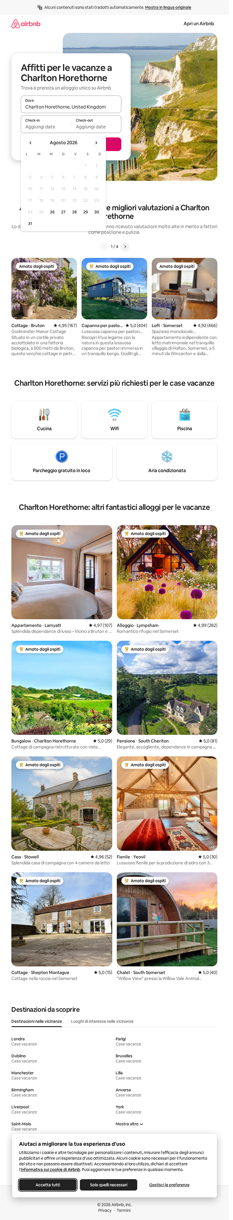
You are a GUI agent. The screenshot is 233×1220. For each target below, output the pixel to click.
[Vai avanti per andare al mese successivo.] (96, 143)
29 (85, 212)
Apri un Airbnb (199, 24)
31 (30, 223)
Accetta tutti (48, 1184)
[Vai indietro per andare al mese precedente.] (30, 143)
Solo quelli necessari (108, 1184)
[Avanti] (125, 246)
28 (74, 212)
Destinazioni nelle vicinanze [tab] (36, 1021)
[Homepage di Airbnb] (25, 24)
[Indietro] (104, 246)
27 (63, 212)
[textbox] (45, 126)
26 (52, 212)
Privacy (104, 1210)
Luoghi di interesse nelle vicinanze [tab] (102, 1021)
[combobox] (71, 106)
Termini (123, 1210)
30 (96, 212)
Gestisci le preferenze (169, 1184)
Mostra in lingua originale (168, 7)
